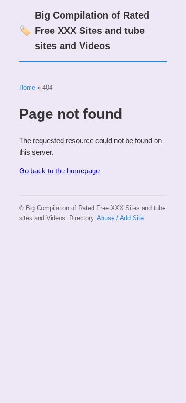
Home (27, 87)
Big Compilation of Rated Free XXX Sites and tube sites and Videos (84, 30)
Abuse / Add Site (120, 218)
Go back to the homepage (59, 171)
